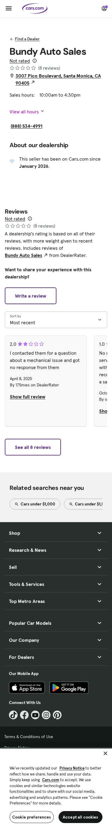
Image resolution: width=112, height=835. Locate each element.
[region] (56, 791)
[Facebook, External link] (24, 715)
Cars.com (50, 779)
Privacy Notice (72, 768)
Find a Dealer (27, 39)
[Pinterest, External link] (57, 715)
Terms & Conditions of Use (28, 736)
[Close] (105, 753)
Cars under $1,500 (91, 504)
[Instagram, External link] (46, 715)
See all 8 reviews (33, 447)
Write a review (30, 296)
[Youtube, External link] (35, 715)
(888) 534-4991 (26, 126)
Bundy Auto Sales (23, 255)
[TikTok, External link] (13, 715)
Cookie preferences (31, 817)
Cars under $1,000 (37, 504)
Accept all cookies (80, 817)
